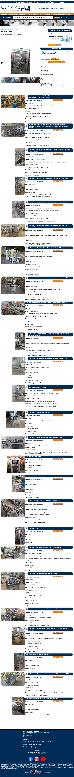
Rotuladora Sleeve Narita (33, 456)
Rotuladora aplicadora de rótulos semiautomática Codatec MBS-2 (49, 674)
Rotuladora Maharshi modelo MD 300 (37, 654)
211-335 (34, 415)
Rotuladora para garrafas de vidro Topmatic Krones (42, 698)
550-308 (34, 154)
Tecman (41, 133)
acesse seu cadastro (59, 8)
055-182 (34, 181)
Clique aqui (52, 53)
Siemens (36, 396)
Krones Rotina (37, 553)
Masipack (31, 133)
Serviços (15, 14)
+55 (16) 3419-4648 (36, 744)
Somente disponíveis (67, 17)
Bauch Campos (33, 506)
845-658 (34, 657)
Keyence (43, 159)
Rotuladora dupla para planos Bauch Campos (43, 500)
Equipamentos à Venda (25, 14)
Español (37, 2)
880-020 (34, 306)
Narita (30, 232)
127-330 (34, 130)
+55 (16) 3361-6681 (33, 741)
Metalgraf (42, 393)
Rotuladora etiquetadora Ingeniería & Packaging (43, 609)
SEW (35, 509)
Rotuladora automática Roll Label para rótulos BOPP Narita (47, 248)
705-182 (34, 612)
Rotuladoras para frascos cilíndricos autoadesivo (13, 34)
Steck (40, 311)
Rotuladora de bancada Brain (35, 476)
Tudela (31, 103)
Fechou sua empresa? (52, 44)
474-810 (34, 100)
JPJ (30, 418)
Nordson (35, 253)
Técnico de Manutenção (50, 14)
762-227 (34, 338)
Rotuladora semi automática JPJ (39, 412)
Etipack (31, 579)
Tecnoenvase (46, 133)
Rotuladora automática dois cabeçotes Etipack (43, 573)
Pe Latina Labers (47, 208)
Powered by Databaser (46, 772)
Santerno (36, 311)
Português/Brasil (21, 2)
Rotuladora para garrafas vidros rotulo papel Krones (45, 547)
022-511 (34, 550)
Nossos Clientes (62, 14)
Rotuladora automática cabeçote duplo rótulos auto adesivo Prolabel (47, 302)
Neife (30, 364)
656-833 (34, 460)
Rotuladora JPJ (33, 528)
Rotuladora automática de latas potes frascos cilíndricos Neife (48, 358)
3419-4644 (48, 741)
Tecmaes (31, 635)
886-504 (34, 504)
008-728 (34, 531)
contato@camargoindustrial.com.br (36, 747)
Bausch (31, 156)
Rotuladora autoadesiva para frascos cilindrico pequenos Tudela (49, 278)
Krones (31, 553)
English (30, 2)
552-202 (34, 633)
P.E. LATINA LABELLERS (35, 208)
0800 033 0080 (58, 2)
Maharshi (31, 660)
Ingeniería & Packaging (35, 615)
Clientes (58, 44)
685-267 (34, 701)
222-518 (34, 677)
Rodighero (39, 341)
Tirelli (41, 79)
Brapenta (31, 393)
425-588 (34, 440)
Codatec (31, 443)
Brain (30, 481)
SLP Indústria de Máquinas (55, 393)
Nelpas (36, 133)
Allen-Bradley (36, 159)
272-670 (34, 362)
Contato (70, 14)
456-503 (34, 390)
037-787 (34, 281)
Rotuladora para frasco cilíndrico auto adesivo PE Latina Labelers (49, 202)
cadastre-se (49, 8)
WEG (40, 396)
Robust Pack (32, 184)
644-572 (34, 479)
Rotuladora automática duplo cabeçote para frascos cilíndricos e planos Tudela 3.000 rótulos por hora (49, 96)
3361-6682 (41, 741)
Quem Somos (9, 14)
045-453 (34, 251)
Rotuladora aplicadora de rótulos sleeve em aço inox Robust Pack (49, 178)
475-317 (34, 205)
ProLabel (31, 308)
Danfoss (36, 286)
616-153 (34, 230)
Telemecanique (37, 582)
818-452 (34, 577)
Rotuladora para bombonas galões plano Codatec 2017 (46, 437)
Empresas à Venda (38, 14)
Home (3, 14)
